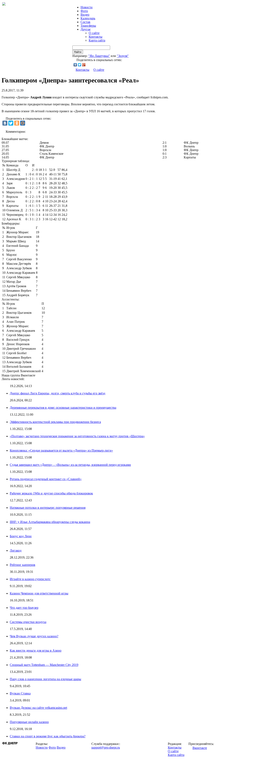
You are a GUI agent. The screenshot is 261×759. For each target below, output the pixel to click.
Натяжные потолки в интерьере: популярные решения (47, 507)
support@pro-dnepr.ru (105, 747)
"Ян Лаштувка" (99, 56)
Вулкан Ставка (20, 693)
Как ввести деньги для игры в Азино (35, 650)
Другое (86, 29)
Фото (84, 11)
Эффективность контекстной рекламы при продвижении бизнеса (55, 422)
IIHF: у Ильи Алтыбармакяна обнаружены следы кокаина (50, 522)
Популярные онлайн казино (29, 722)
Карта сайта (97, 40)
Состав (85, 22)
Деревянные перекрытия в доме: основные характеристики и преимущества (63, 407)
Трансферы (88, 25)
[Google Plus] (84, 64)
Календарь (88, 18)
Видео (85, 14)
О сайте (94, 33)
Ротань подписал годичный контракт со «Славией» (46, 479)
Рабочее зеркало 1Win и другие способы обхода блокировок (51, 493)
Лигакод (15, 550)
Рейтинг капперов (22, 564)
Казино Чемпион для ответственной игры (39, 593)
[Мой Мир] (22, 123)
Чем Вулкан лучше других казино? (34, 636)
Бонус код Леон (21, 536)
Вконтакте (199, 748)
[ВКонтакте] (75, 64)
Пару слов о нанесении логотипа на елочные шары (45, 679)
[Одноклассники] (16, 123)
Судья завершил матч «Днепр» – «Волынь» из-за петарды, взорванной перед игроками (70, 464)
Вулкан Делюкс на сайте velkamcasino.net (38, 707)
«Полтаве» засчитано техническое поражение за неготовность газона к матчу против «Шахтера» (77, 436)
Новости (42, 747)
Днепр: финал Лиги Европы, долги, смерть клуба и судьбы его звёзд (57, 393)
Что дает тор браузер (24, 607)
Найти (77, 51)
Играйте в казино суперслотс (30, 579)
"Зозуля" (123, 56)
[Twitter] (79, 64)
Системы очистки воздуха (28, 622)
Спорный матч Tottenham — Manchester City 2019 (44, 665)
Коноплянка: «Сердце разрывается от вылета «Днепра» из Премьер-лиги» (61, 450)
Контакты (95, 36)
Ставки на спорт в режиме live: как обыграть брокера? (47, 736)
